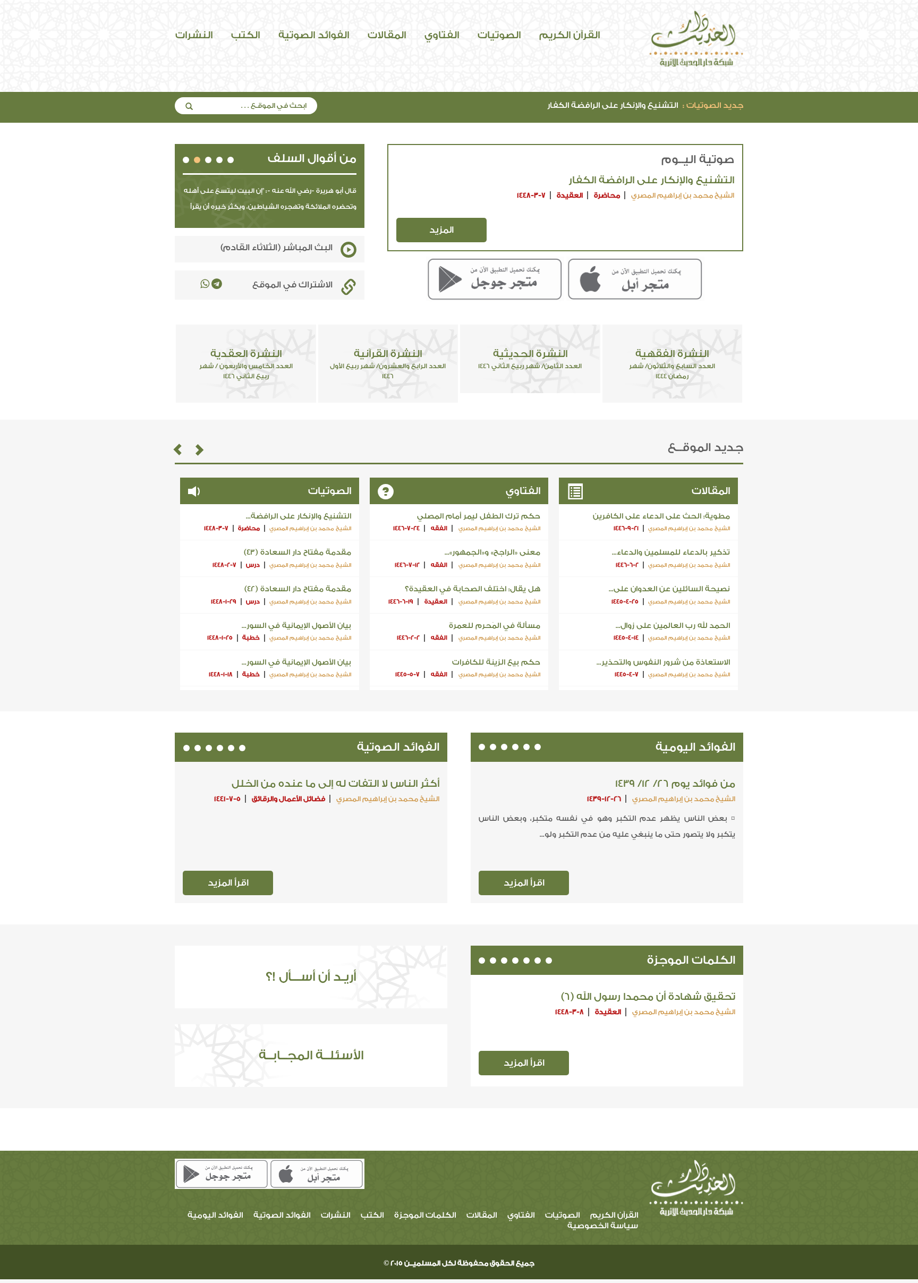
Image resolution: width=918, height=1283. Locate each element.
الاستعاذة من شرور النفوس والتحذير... (663, 662)
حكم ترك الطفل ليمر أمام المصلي (478, 516)
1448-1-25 (220, 637)
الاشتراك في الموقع (292, 285)
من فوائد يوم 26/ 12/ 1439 (675, 783)
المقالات (387, 35)
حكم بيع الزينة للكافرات (496, 662)
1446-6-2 (627, 565)
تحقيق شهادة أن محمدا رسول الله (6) (648, 996)
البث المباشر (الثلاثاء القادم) (276, 247)
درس (253, 565)
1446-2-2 (408, 637)
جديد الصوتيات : (713, 105)
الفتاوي (441, 35)
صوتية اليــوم (697, 159)
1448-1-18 (221, 674)
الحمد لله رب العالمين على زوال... (673, 626)
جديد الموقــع (705, 447)
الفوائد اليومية (695, 747)
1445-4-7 (627, 674)
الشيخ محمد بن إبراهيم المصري (682, 195)
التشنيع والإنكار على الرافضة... (298, 516)
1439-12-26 (604, 799)
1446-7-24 (406, 528)
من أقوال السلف (312, 158)
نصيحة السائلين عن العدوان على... (669, 589)
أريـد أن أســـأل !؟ (311, 977)
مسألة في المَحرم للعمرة (494, 626)
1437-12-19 (381, 799)
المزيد (441, 230)
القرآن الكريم (569, 35)
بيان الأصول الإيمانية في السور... (296, 626)
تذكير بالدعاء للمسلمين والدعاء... (671, 552)
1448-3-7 (531, 195)
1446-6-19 (400, 601)
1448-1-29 (223, 601)
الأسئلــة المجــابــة (311, 1055)
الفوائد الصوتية (313, 35)
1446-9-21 (626, 528)
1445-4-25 (625, 601)
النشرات (193, 35)
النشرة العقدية (246, 364)
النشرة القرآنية (388, 364)
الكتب (245, 35)
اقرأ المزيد (524, 883)
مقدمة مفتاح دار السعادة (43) (297, 552)
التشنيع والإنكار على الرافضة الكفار (645, 105)
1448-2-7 (224, 565)
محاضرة (607, 195)
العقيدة (570, 195)
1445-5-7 (407, 674)
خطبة (251, 637)
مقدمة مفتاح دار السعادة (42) (297, 589)
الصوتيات (499, 35)
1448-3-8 (569, 1012)
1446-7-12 (407, 565)
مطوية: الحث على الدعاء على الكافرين (661, 516)
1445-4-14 (626, 637)
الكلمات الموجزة (691, 960)
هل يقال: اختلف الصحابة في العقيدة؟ (472, 589)
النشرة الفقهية (672, 364)
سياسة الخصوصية (602, 1225)
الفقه (439, 528)
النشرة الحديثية (530, 359)
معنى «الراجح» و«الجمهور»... (492, 552)
